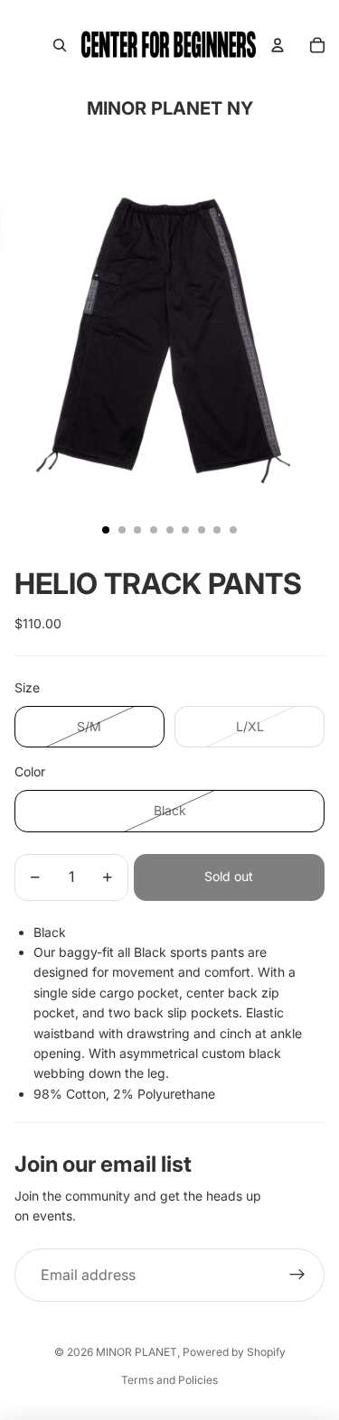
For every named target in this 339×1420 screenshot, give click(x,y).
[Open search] (60, 45)
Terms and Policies (169, 1380)
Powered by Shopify (234, 1352)
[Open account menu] (277, 45)
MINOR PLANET (136, 1352)
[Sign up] (297, 1276)
